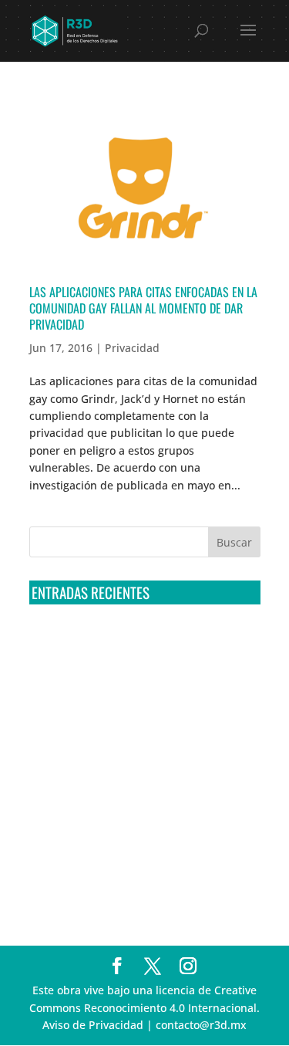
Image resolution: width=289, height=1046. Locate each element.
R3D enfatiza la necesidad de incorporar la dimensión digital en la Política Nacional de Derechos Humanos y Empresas (141, 874)
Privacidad (132, 347)
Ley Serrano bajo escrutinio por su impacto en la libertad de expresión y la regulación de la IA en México (140, 816)
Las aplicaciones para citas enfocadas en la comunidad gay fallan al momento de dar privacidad (143, 308)
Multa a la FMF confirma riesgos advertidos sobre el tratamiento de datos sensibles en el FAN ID (140, 702)
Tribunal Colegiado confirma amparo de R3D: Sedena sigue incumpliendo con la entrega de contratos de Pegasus (132, 645)
